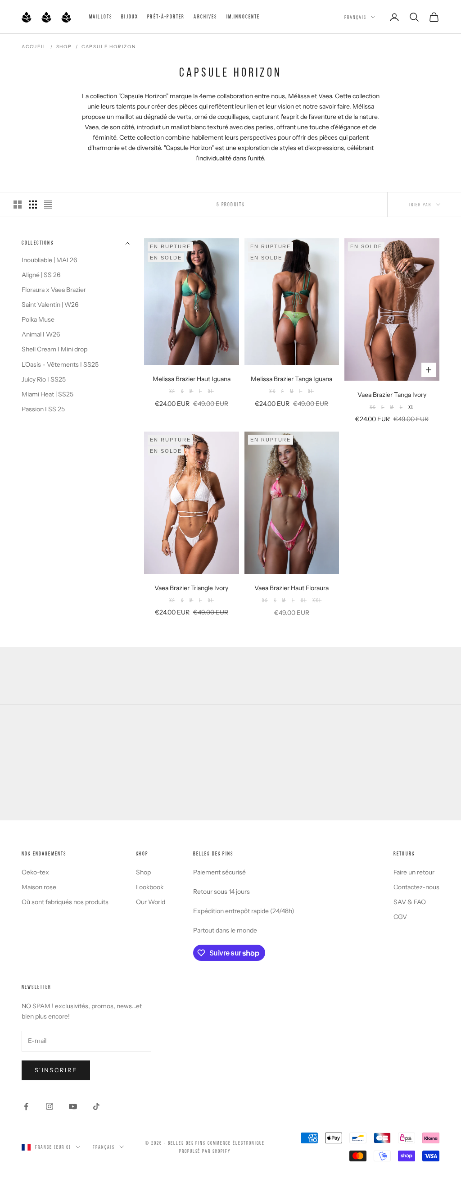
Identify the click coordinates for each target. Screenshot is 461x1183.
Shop (64, 47)
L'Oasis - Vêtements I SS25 (60, 364)
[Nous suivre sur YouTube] (72, 1106)
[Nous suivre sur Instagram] (49, 1106)
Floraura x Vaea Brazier (54, 290)
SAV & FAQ (409, 902)
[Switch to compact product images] (48, 204)
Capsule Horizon (108, 47)
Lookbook (149, 887)
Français (355, 17)
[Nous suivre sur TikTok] (96, 1106)
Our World (150, 902)
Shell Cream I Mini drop (54, 349)
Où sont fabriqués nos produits (65, 902)
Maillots (100, 16)
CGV (400, 917)
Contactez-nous (416, 887)
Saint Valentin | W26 (50, 304)
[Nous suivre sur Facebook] (26, 1106)
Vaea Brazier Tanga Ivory (391, 395)
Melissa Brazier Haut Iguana (191, 379)
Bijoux (129, 16)
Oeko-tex (35, 872)
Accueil (34, 47)
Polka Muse (38, 319)
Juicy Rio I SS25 (44, 379)
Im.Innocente (243, 16)
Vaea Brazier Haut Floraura (291, 588)
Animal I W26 (41, 334)
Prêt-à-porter (166, 16)
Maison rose (39, 887)
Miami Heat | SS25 (47, 394)
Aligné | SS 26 (41, 275)
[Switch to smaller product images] (33, 204)
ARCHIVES (205, 16)
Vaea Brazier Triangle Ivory (191, 588)
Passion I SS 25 (43, 409)
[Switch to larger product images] (18, 204)
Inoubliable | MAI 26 (49, 260)
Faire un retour (413, 872)
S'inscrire (56, 1070)
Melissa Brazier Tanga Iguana (291, 379)
